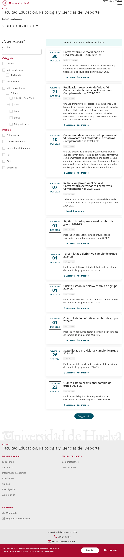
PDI (8, 154)
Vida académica (15, 70)
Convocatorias (69, 467)
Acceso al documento (77, 77)
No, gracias (110, 550)
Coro (16, 111)
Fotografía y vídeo (23, 124)
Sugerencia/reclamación (18, 518)
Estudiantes (13, 135)
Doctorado (15, 75)
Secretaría (7, 467)
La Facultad (8, 461)
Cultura (14, 93)
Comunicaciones (70, 461)
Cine (16, 104)
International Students (18, 148)
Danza (17, 117)
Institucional (13, 81)
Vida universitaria (16, 88)
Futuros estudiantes (17, 141)
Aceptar (90, 550)
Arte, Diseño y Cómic (24, 98)
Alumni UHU (8, 494)
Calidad (6, 483)
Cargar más (84, 416)
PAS (9, 161)
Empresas (12, 167)
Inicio (4, 19)
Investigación (9, 489)
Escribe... (6, 47)
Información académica (14, 472)
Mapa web (11, 513)
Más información (75, 211)
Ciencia (10, 63)
